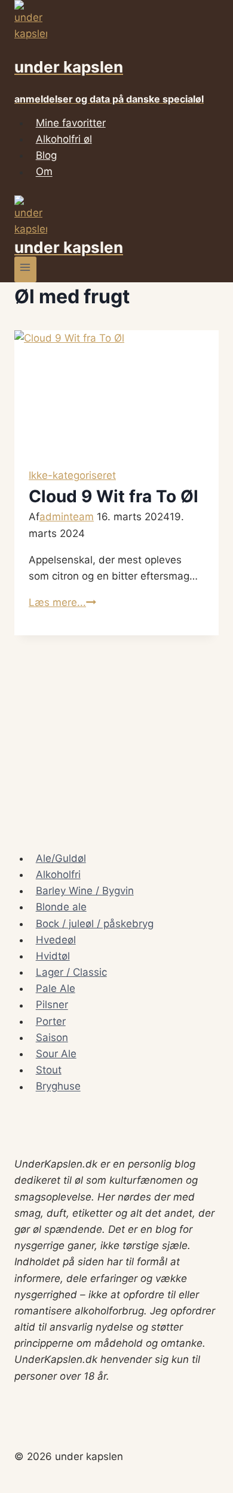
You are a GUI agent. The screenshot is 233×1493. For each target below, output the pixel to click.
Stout (49, 1070)
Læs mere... (62, 602)
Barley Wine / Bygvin (85, 891)
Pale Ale (55, 988)
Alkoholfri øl (64, 139)
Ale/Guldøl (61, 858)
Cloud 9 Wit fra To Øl (113, 496)
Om (44, 172)
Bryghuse (58, 1087)
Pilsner (52, 1005)
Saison (52, 1037)
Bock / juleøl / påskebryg (95, 924)
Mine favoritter (71, 123)
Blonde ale (61, 907)
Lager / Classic (71, 972)
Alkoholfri (58, 874)
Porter (51, 1021)
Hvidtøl (53, 956)
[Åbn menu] (25, 269)
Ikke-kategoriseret (72, 475)
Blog (46, 155)
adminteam (66, 517)
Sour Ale (56, 1054)
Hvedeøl (56, 940)
